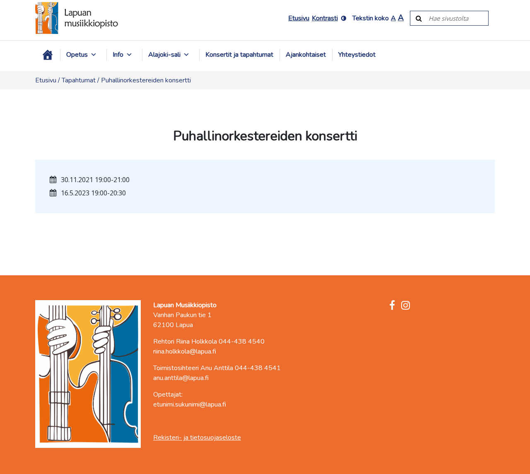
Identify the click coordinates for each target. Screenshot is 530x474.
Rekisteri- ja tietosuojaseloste (197, 437)
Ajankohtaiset (306, 54)
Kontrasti (325, 18)
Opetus (77, 54)
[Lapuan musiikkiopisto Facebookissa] (392, 306)
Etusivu (298, 18)
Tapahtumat (79, 80)
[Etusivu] (47, 55)
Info (118, 54)
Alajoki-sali (164, 54)
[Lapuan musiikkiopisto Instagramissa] (405, 306)
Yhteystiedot (357, 54)
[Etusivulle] (76, 18)
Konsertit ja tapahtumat (239, 54)
